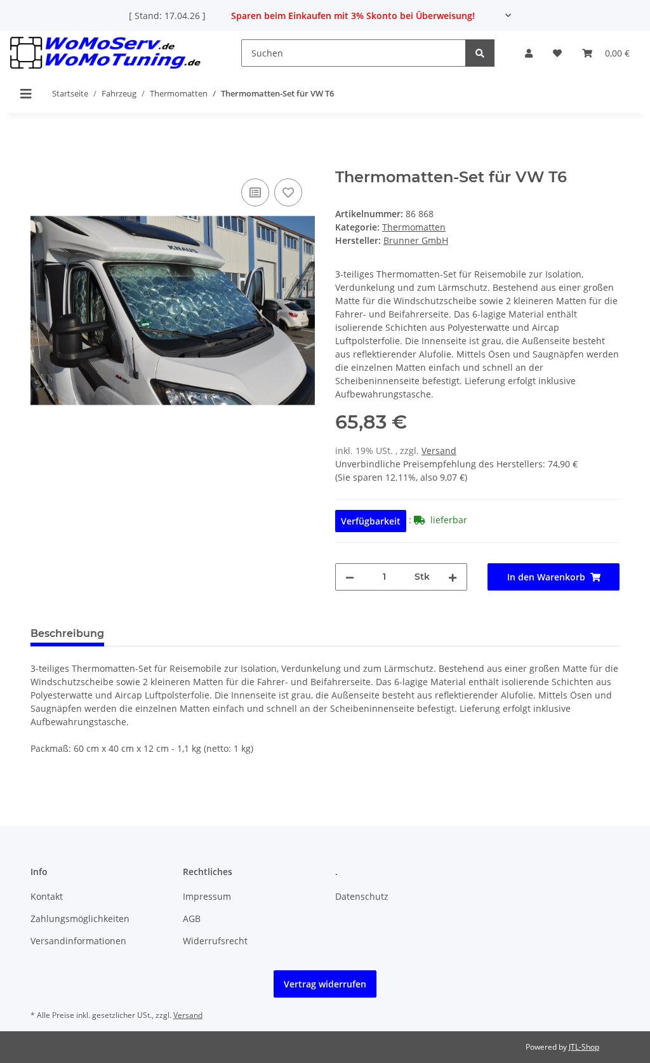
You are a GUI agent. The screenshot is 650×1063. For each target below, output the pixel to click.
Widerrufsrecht (215, 941)
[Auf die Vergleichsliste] (255, 192)
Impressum (207, 896)
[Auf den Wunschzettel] (288, 192)
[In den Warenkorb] (40, 161)
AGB (192, 919)
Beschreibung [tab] (67, 633)
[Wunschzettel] (557, 53)
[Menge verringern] (350, 577)
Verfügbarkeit (371, 521)
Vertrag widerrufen (325, 984)
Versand (438, 451)
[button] (529, 53)
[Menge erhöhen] (453, 577)
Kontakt (46, 896)
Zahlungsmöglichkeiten (79, 919)
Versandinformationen (78, 941)
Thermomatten (414, 227)
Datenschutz (361, 896)
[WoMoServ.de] (105, 53)
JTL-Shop (584, 1046)
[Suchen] (479, 53)
